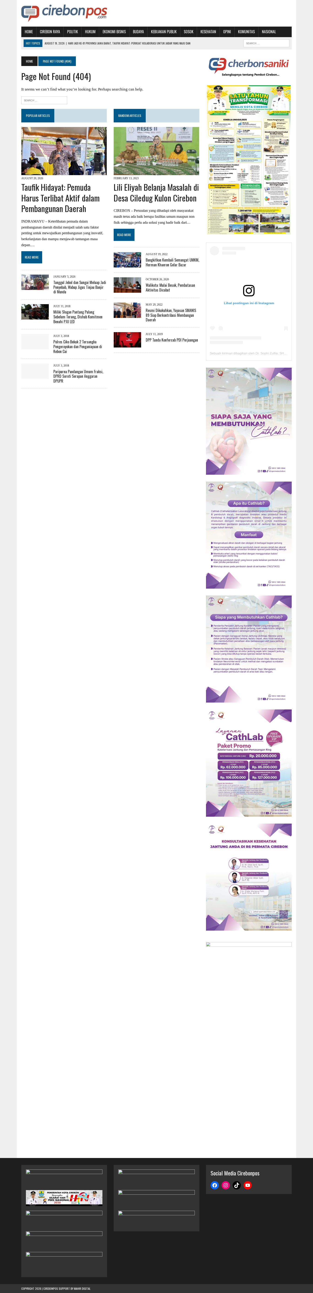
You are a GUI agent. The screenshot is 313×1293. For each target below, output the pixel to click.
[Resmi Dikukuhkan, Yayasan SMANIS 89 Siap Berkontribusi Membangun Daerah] (127, 315)
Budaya (138, 31)
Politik (72, 31)
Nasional (269, 31)
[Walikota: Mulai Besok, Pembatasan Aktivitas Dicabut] (127, 290)
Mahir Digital (82, 1288)
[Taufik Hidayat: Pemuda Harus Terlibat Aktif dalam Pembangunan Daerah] (64, 172)
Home (29, 31)
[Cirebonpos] (64, 13)
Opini (227, 31)
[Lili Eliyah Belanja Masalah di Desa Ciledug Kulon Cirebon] (156, 172)
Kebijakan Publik (164, 31)
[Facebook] (215, 1185)
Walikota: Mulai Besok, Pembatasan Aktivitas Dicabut (170, 287)
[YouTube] (248, 1185)
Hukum (90, 31)
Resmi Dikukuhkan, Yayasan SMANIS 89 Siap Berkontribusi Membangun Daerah (171, 315)
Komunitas (246, 31)
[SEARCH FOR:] (266, 42)
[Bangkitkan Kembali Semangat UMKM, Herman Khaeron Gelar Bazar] (127, 264)
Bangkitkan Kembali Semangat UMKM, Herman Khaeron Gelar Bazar (172, 262)
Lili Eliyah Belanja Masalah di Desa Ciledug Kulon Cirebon (156, 192)
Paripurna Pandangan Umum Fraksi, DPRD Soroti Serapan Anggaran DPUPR (78, 376)
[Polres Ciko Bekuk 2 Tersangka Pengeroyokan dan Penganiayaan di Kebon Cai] (35, 346)
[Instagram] (226, 1185)
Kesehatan (208, 31)
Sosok (188, 31)
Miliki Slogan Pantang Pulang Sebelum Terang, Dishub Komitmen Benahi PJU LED (77, 316)
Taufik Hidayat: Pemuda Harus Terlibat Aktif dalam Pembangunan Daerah (60, 198)
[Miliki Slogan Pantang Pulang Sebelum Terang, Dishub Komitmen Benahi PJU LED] (35, 317)
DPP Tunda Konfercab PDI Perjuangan (172, 340)
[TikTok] (237, 1185)
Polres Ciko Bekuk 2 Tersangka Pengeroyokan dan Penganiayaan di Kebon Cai (77, 346)
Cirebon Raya (50, 31)
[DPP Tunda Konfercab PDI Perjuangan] (127, 345)
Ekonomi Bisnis (114, 31)
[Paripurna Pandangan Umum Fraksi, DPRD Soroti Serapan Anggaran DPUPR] (35, 376)
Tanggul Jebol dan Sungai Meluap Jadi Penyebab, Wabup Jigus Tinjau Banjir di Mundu (79, 287)
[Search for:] (44, 100)
